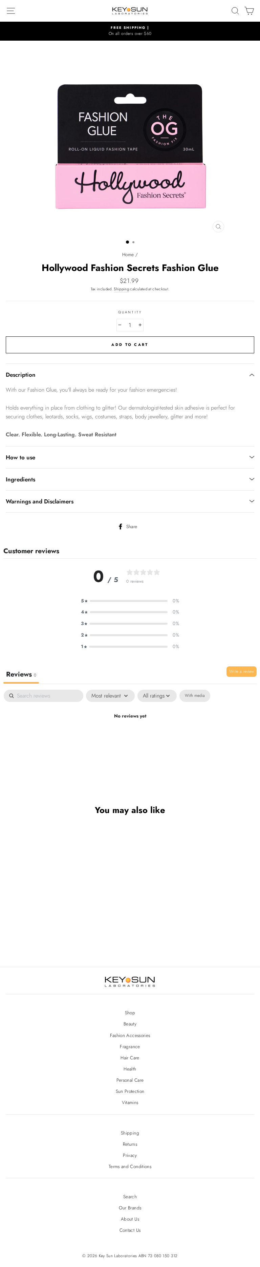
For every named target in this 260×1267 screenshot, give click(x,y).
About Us (130, 1219)
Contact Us (130, 1230)
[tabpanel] (130, 739)
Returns (130, 1144)
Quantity (130, 312)
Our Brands (130, 1207)
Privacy (130, 1155)
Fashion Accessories (130, 1035)
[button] (130, 601)
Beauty (130, 1023)
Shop (130, 1012)
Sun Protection (130, 1091)
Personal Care (130, 1080)
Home (128, 254)
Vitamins (130, 1102)
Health (130, 1068)
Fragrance (130, 1046)
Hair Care (130, 1057)
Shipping (121, 289)
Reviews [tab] (21, 674)
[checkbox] (194, 696)
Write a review (241, 671)
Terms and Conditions (130, 1166)
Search (130, 1196)
